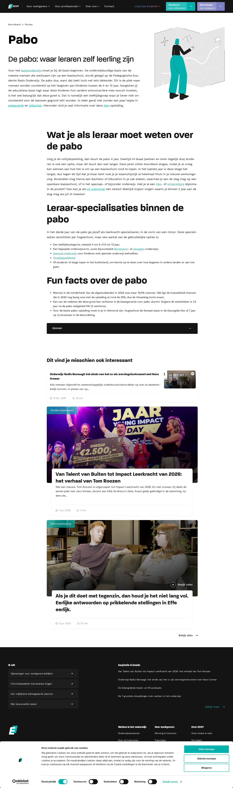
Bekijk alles (186, 635)
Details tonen (170, 781)
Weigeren (206, 767)
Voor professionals (68, 6)
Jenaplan (138, 248)
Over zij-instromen (128, 740)
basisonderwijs (31, 70)
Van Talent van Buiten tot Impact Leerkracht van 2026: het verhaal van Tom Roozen (164, 671)
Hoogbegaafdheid (64, 257)
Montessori (121, 248)
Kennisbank (14, 24)
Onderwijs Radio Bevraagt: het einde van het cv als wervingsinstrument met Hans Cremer (167, 679)
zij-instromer (96, 189)
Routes (28, 24)
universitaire (175, 184)
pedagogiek (16, 105)
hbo (106, 105)
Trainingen (160, 740)
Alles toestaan (206, 749)
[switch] (93, 781)
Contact (109, 6)
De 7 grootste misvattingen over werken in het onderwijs (149, 696)
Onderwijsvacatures (128, 733)
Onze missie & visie (201, 733)
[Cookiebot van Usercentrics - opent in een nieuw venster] (20, 781)
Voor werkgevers (38, 6)
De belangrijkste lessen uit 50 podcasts (139, 688)
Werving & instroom (165, 733)
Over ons (93, 6)
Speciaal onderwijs (64, 253)
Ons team (196, 740)
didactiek (35, 105)
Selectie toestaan (206, 758)
